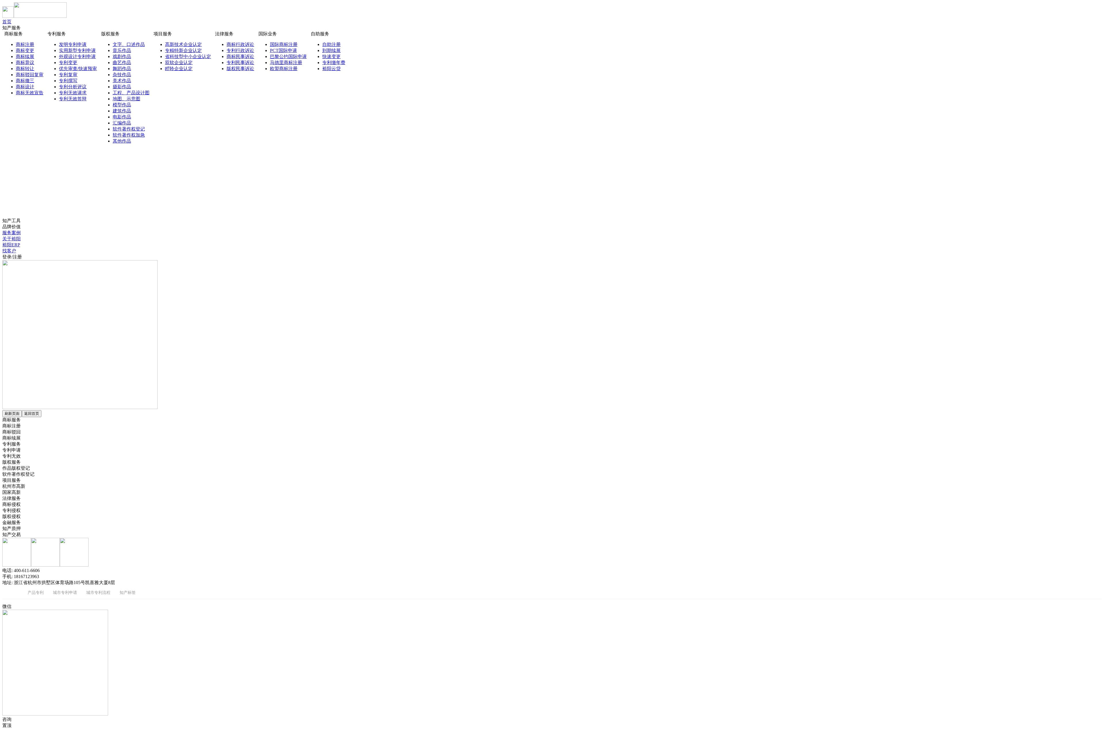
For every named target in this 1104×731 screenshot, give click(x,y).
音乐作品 (122, 50)
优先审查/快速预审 (78, 68)
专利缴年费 (333, 62)
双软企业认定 (179, 62)
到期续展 (331, 50)
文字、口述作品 (129, 44)
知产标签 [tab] (128, 592)
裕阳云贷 (331, 68)
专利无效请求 (73, 92)
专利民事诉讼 (240, 62)
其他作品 (122, 141)
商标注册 (25, 44)
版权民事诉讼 (240, 68)
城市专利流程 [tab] (98, 592)
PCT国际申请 (283, 50)
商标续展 (25, 56)
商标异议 (25, 62)
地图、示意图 (126, 98)
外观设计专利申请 (77, 56)
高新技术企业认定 (183, 44)
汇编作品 (122, 122)
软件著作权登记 (129, 128)
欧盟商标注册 (284, 68)
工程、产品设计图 (131, 92)
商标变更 (25, 50)
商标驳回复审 (29, 74)
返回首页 (31, 413)
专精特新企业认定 (183, 50)
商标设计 (25, 86)
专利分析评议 (73, 86)
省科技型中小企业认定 (188, 56)
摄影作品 (122, 86)
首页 (7, 21)
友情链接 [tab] (10, 592)
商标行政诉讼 (240, 44)
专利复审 (68, 74)
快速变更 (331, 56)
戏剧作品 (122, 56)
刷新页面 (12, 413)
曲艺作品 (122, 62)
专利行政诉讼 (240, 50)
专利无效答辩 (73, 98)
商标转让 (25, 68)
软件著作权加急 (129, 135)
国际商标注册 (284, 44)
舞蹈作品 (122, 68)
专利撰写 (68, 80)
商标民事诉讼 (240, 56)
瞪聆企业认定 (179, 68)
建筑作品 (122, 110)
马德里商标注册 (286, 62)
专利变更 (68, 62)
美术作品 (122, 80)
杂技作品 (122, 74)
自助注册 (331, 44)
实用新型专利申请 (77, 50)
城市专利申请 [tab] (65, 592)
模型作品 (122, 104)
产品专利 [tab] (36, 592)
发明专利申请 (73, 44)
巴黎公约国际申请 (288, 56)
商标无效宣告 (29, 92)
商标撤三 (25, 80)
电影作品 (122, 116)
